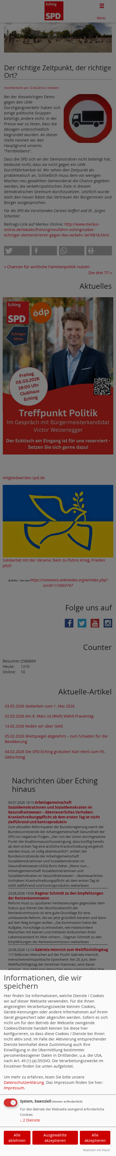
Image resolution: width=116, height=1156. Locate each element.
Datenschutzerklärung (24, 1082)
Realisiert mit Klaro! (96, 1150)
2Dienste (30, 1120)
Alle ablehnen (17, 1137)
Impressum (14, 1087)
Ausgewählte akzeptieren (55, 1137)
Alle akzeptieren (95, 1137)
